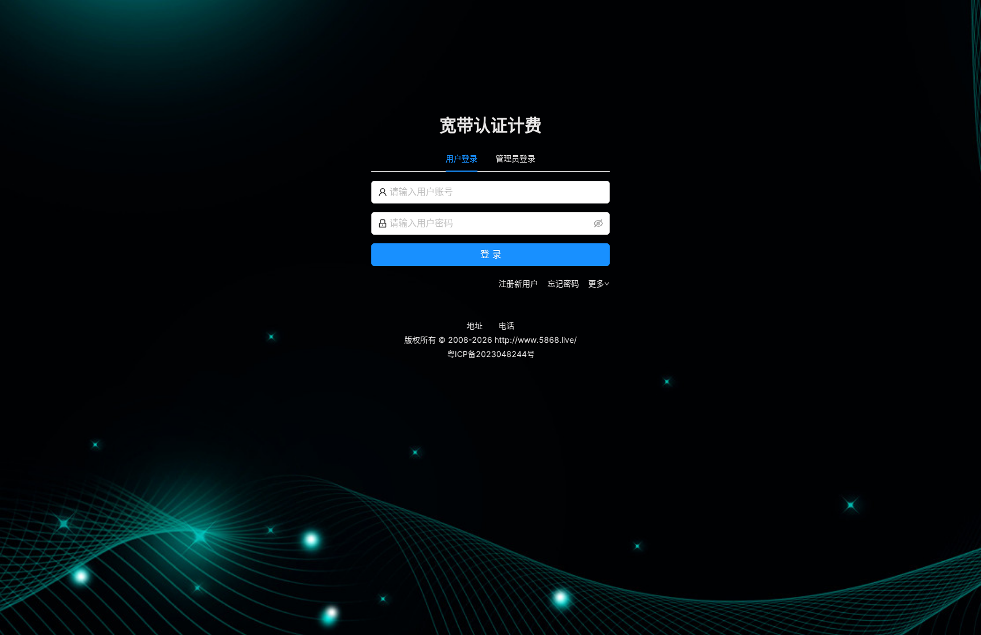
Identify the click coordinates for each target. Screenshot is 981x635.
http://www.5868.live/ (535, 340)
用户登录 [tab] (461, 158)
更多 (596, 283)
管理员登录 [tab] (515, 158)
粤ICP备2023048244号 (491, 354)
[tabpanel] (490, 235)
